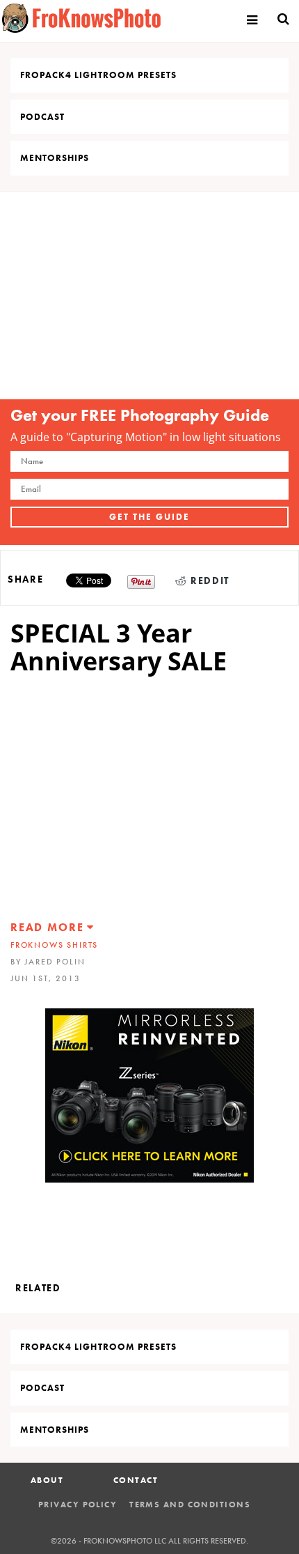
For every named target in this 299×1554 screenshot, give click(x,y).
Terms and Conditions (189, 1504)
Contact (135, 1480)
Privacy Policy (77, 1504)
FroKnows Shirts (54, 945)
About (47, 1480)
